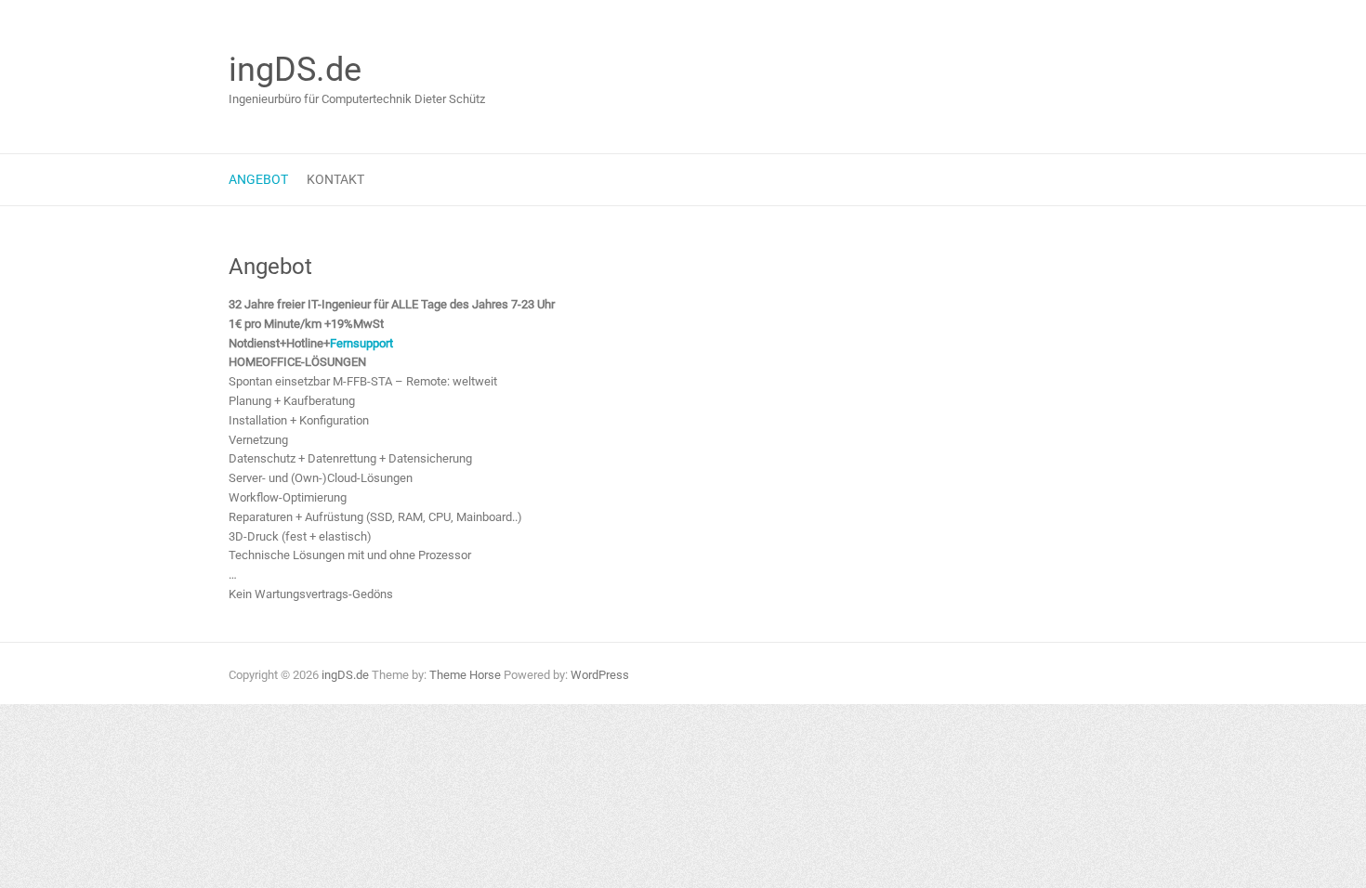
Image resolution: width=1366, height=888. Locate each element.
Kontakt (335, 179)
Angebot (258, 179)
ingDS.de (295, 69)
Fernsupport (361, 343)
